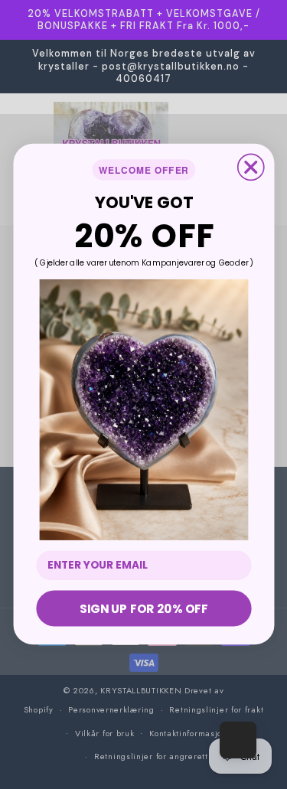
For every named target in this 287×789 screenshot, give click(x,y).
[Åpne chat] (238, 740)
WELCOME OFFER (144, 170)
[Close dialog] (250, 168)
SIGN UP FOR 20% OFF (143, 608)
